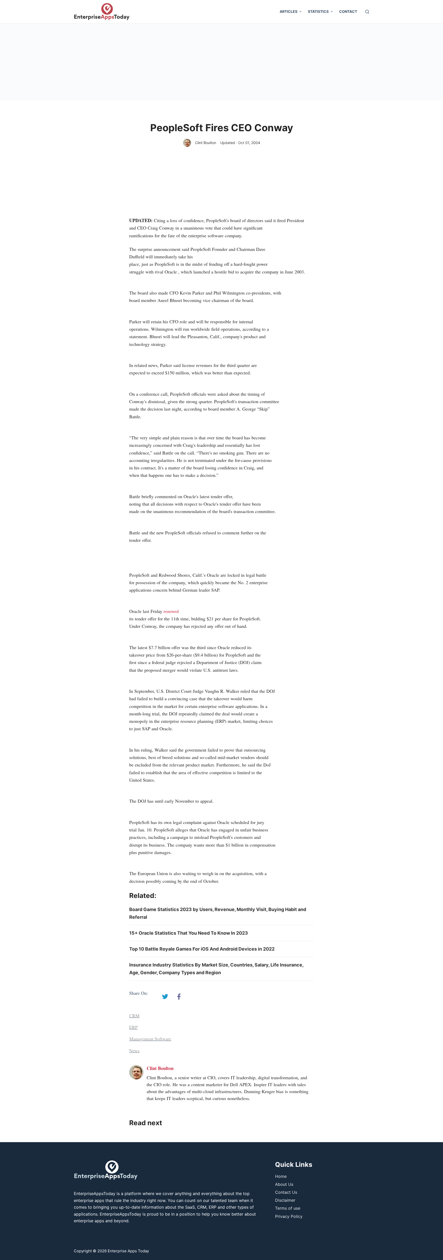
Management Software (150, 1039)
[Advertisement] (221, 62)
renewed (171, 611)
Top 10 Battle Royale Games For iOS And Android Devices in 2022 (202, 949)
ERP (133, 1027)
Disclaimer (285, 1200)
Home (281, 1176)
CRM (134, 1015)
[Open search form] (367, 12)
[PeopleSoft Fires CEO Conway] (165, 996)
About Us (284, 1184)
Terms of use (287, 1208)
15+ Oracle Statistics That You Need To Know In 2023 (188, 933)
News (134, 1050)
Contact (348, 11)
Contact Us (286, 1192)
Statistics (318, 11)
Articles (288, 11)
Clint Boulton (205, 142)
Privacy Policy (289, 1216)
